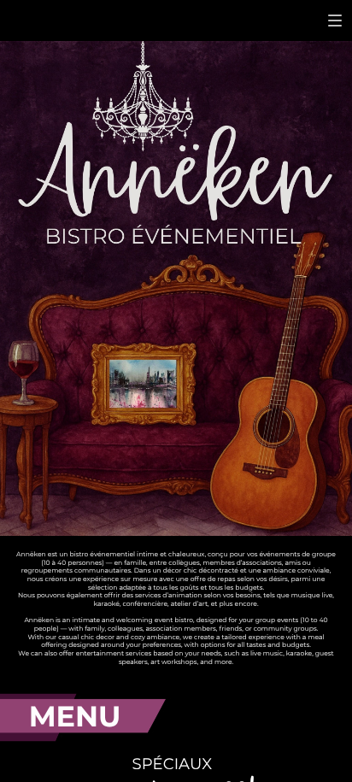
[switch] (335, 20)
